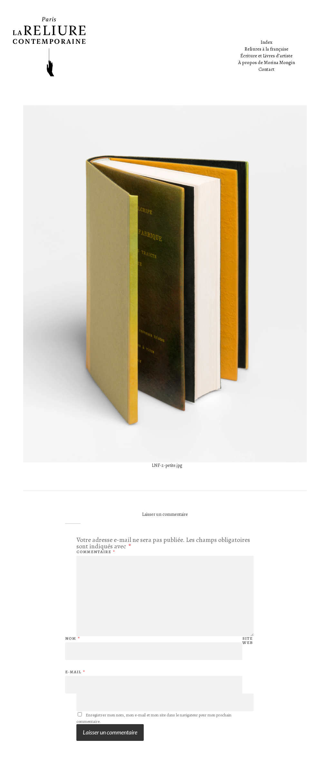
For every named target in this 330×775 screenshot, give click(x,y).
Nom (72, 638)
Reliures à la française (266, 49)
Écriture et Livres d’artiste (266, 55)
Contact (266, 69)
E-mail (75, 672)
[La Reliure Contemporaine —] (165, 46)
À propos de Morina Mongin (266, 62)
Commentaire (95, 552)
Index (266, 42)
